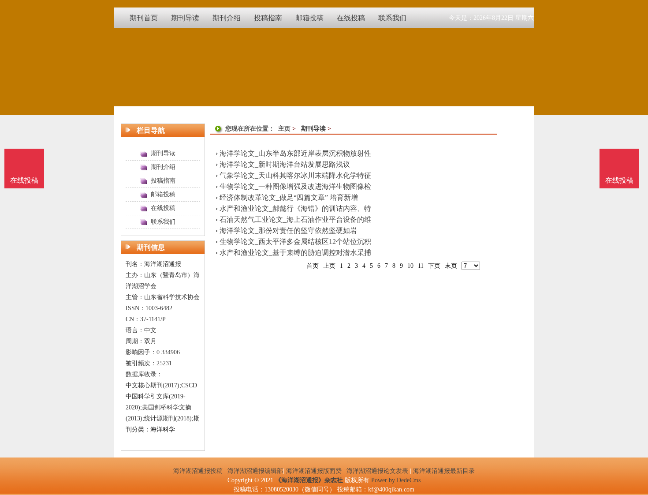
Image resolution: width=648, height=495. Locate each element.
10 (410, 265)
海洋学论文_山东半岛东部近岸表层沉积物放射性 (295, 153)
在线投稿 (619, 180)
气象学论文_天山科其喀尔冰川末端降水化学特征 (295, 175)
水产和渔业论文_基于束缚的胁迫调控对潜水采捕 (295, 252)
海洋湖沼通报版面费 (314, 471)
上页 (329, 265)
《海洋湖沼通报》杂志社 (309, 480)
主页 (284, 128)
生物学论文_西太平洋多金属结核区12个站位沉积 (295, 241)
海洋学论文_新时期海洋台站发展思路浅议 (285, 164)
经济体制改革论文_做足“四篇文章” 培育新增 (289, 197)
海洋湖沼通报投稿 (198, 471)
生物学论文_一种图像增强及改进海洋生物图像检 (295, 186)
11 (421, 265)
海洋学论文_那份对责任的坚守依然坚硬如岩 (288, 230)
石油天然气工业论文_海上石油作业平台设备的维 (295, 219)
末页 (451, 265)
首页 (312, 265)
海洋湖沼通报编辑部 (255, 471)
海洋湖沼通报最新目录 (444, 471)
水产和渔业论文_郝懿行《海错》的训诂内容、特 (295, 208)
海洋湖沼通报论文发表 (377, 471)
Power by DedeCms (396, 480)
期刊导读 (313, 128)
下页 (434, 265)
